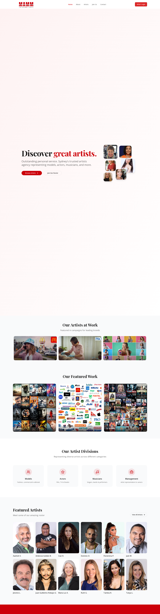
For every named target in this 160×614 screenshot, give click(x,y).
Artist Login (141, 4)
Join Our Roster (52, 173)
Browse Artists (30, 173)
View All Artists (137, 515)
